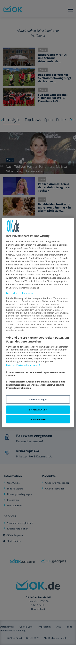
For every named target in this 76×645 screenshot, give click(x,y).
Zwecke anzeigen (38, 399)
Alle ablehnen (38, 419)
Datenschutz (12, 292)
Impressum (27, 292)
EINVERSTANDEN (38, 409)
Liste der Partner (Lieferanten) (23, 365)
